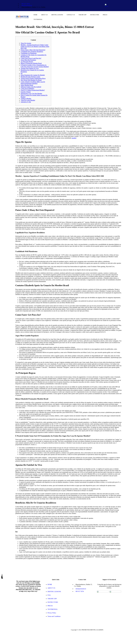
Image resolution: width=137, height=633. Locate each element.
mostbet (74, 138)
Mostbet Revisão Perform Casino (30, 77)
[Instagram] (115, 8)
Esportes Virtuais (26, 92)
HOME (35, 14)
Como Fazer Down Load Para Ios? (31, 58)
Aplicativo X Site (26, 102)
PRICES (105, 14)
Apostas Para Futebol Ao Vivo (30, 68)
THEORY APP (82, 14)
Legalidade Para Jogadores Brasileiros (32, 51)
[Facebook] (115, 2)
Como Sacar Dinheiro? (27, 88)
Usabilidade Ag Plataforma (29, 53)
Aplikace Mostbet (26, 98)
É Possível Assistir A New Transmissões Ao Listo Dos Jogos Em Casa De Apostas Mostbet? (35, 65)
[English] (106, 6)
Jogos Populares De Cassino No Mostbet (33, 75)
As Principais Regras (27, 61)
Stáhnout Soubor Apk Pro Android (31, 87)
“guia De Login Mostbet (28, 100)
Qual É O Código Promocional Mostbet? (33, 90)
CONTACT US (71, 14)
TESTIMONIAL (38, 19)
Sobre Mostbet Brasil (27, 85)
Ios (21, 73)
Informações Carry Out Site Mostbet (31, 93)
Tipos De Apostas (26, 43)
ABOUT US (44, 14)
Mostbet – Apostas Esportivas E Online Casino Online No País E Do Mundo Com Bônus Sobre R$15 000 (35, 46)
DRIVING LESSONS (57, 14)
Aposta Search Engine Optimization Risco (33, 78)
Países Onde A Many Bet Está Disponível (33, 50)
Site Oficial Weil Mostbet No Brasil (31, 80)
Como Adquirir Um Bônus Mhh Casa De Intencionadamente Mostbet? (33, 82)
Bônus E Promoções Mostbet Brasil (31, 63)
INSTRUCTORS (94, 14)
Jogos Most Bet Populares (28, 60)
